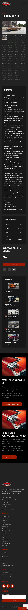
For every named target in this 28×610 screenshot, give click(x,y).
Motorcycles (5, 526)
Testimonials (5, 556)
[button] (24, 4)
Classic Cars (5, 518)
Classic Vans (5, 520)
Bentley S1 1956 (8, 330)
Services (4, 552)
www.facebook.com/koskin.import (13, 209)
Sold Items (4, 545)
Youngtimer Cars (6, 543)
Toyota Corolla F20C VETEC (10, 342)
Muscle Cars (5, 528)
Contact (4, 561)
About (3, 559)
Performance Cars (6, 530)
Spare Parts (5, 539)
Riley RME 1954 (8, 304)
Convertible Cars (6, 524)
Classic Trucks (5, 522)
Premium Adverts (6, 533)
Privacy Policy (5, 563)
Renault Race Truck (9, 291)
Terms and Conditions (7, 565)
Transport (4, 554)
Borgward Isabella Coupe (10, 317)
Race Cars (4, 535)
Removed (3, 13)
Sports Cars (5, 541)
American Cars (5, 516)
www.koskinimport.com (10, 206)
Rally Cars (4, 537)
